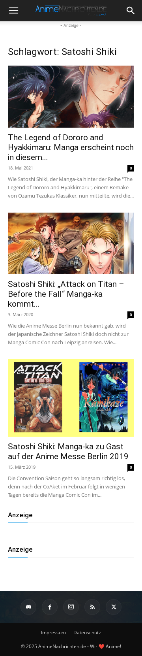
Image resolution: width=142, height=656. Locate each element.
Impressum (53, 632)
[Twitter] (113, 607)
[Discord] (28, 607)
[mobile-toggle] (13, 10)
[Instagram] (71, 607)
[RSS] (92, 607)
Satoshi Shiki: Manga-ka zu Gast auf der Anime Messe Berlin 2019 (68, 451)
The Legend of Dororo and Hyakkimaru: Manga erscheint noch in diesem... (71, 147)
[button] (131, 10)
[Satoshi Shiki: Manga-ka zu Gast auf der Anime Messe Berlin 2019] (71, 398)
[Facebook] (50, 607)
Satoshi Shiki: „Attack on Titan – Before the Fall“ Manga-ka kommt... (66, 294)
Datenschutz (87, 632)
